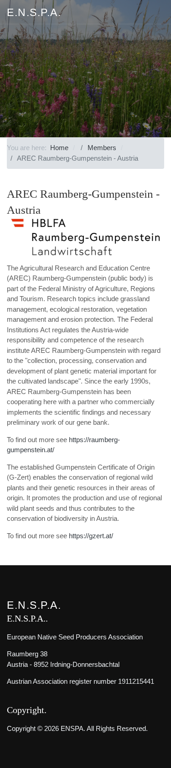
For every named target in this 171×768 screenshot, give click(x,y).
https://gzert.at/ (91, 536)
